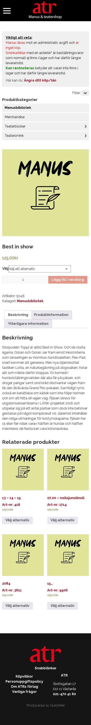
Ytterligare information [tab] (28, 324)
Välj (5, 269)
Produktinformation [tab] (51, 315)
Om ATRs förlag (24, 687)
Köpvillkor (24, 676)
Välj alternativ (17, 520)
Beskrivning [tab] (18, 315)
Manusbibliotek (18, 108)
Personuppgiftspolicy (24, 681)
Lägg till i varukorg (68, 280)
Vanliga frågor (24, 692)
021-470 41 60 (64, 694)
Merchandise (15, 117)
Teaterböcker (15, 126)
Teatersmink (14, 136)
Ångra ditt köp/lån (40, 80)
